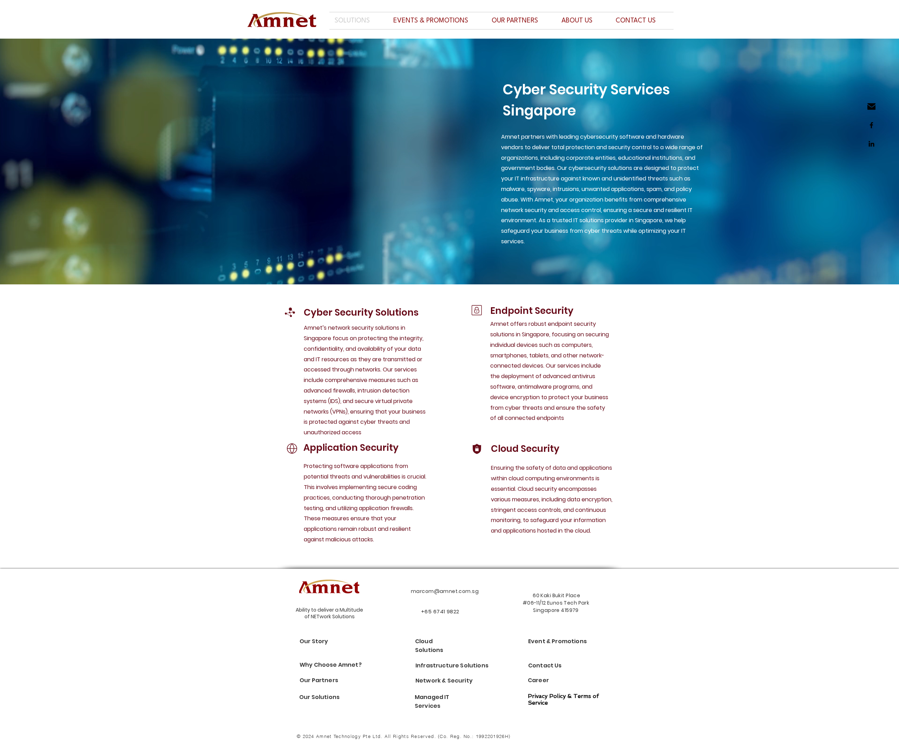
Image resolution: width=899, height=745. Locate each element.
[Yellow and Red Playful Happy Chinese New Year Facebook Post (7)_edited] (871, 107)
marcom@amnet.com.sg (445, 591)
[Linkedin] (871, 144)
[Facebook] (871, 125)
